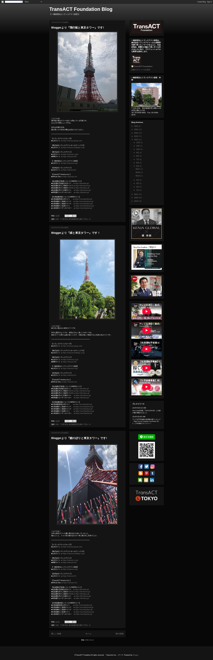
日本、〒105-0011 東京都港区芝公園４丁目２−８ (73, 219)
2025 (136, 129)
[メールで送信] (66, 216)
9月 (137, 153)
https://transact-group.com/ (72, 141)
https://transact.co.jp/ (70, 154)
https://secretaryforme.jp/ (84, 201)
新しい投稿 (56, 634)
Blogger (135, 655)
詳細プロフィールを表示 (140, 70)
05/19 (138, 172)
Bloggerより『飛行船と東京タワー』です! (77, 27)
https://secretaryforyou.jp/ (85, 206)
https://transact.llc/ (69, 170)
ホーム (88, 634)
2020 (136, 198)
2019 (136, 201)
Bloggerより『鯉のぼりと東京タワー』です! (79, 438)
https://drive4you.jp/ (82, 188)
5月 (137, 166)
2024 (136, 133)
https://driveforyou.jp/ (83, 190)
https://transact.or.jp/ (70, 163)
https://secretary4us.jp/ (84, 208)
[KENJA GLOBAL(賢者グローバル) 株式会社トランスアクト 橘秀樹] (146, 238)
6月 (137, 163)
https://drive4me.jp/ (82, 183)
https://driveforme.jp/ (82, 186)
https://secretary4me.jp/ (83, 199)
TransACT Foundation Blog (80, 9)
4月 (137, 180)
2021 (136, 194)
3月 (137, 183)
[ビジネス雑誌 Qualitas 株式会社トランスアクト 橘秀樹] (146, 296)
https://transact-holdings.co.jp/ (74, 147)
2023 (136, 136)
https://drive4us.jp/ (82, 192)
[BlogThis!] (68, 216)
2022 (136, 140)
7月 (137, 159)
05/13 (138, 176)
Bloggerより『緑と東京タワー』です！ (75, 232)
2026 (136, 126)
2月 (137, 187)
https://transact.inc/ (70, 177)
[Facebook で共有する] (73, 216)
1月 (137, 190)
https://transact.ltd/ (69, 156)
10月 (138, 149)
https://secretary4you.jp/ (84, 204)
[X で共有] (70, 216)
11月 (138, 146)
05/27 (138, 169)
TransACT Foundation (143, 66)
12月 (138, 142)
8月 (137, 156)
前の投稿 (120, 634)
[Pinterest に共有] (75, 216)
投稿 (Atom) (89, 640)
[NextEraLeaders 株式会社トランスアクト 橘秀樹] (146, 269)
